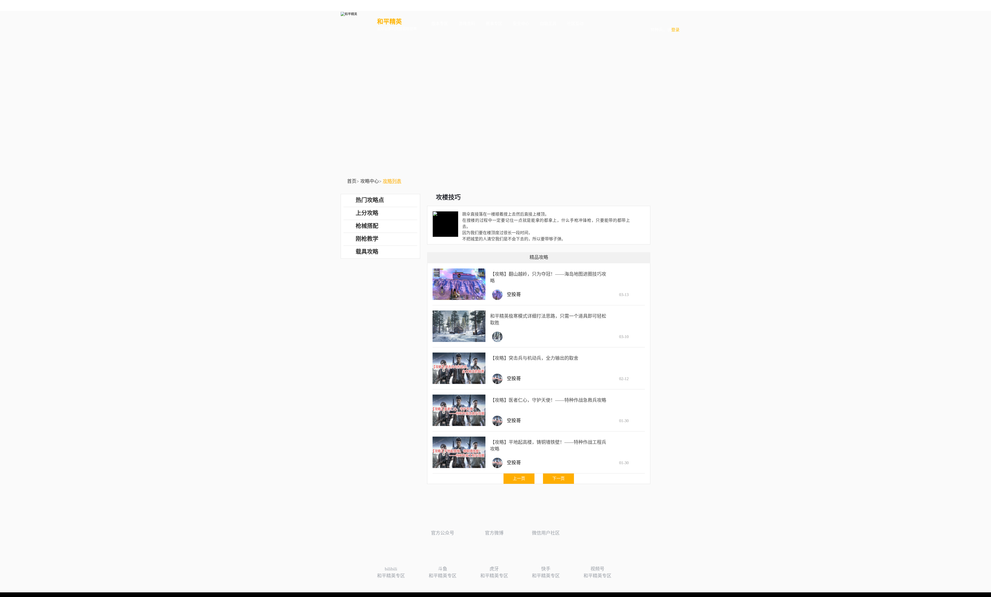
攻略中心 (369, 181)
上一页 (519, 478)
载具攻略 (367, 251)
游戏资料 (467, 23)
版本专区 (439, 23)
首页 (351, 181)
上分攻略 (367, 213)
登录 (665, 20)
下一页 (558, 478)
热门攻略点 (370, 200)
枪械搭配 (367, 226)
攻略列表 (392, 181)
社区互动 (575, 23)
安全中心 (521, 23)
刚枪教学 (367, 238)
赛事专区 (494, 23)
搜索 (597, 24)
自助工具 (548, 23)
